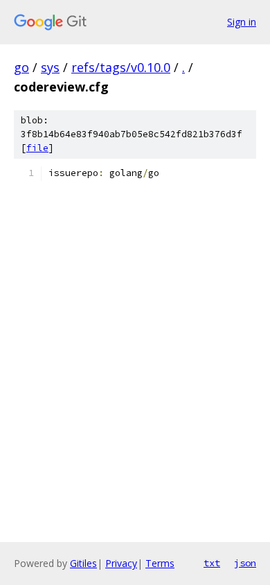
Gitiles (83, 563)
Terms (159, 563)
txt (212, 563)
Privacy (121, 563)
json (245, 563)
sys (50, 67)
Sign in (241, 21)
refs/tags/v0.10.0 (120, 67)
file (37, 148)
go (21, 67)
